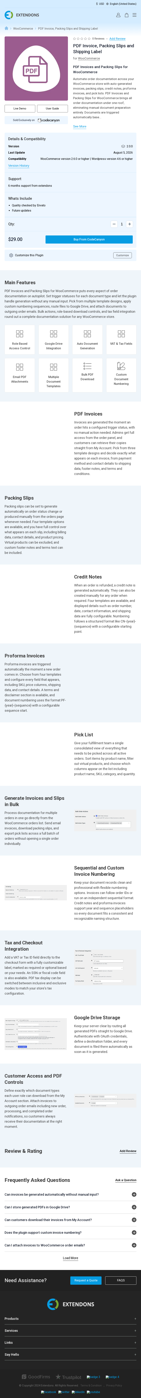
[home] (70, 1309)
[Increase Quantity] (114, 224)
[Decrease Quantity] (129, 224)
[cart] (126, 15)
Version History (18, 165)
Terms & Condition (91, 1385)
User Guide (52, 108)
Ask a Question (125, 1180)
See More (79, 126)
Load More (70, 1258)
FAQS (121, 1280)
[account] (118, 15)
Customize (122, 255)
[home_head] (22, 18)
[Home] (6, 28)
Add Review (128, 1151)
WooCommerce (23, 28)
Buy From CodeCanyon (89, 239)
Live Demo (20, 108)
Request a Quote (86, 1280)
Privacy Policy (114, 1385)
